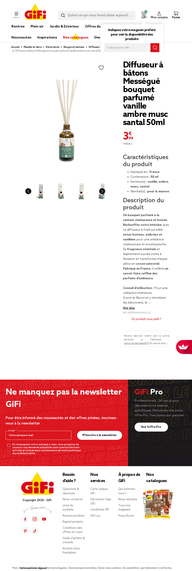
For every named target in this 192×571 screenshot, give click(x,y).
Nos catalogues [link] (75, 38)
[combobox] (96, 15)
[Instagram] (34, 518)
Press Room (126, 516)
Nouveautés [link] (21, 38)
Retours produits (74, 516)
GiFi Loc (95, 516)
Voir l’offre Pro (151, 427)
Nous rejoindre (127, 499)
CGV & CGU (36, 568)
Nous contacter (73, 499)
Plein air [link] (37, 26)
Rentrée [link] (18, 26)
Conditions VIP (99, 509)
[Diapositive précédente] (31, 191)
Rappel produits (73, 522)
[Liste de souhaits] (101, 68)
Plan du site (20, 568)
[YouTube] (44, 518)
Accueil (15, 47)
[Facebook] (25, 518)
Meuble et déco (33, 47)
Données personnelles (82, 568)
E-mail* (12, 431)
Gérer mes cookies (110, 568)
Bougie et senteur (74, 47)
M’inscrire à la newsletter (99, 435)
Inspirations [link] (47, 38)
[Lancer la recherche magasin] (154, 47)
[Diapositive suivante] (99, 191)
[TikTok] (34, 530)
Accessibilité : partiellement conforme (146, 568)
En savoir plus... (158, 343)
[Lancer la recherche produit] (63, 15)
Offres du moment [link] (100, 26)
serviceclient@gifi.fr (136, 343)
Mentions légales (56, 568)
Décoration (52, 47)
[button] (143, 15)
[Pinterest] (25, 530)
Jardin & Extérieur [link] (64, 26)
